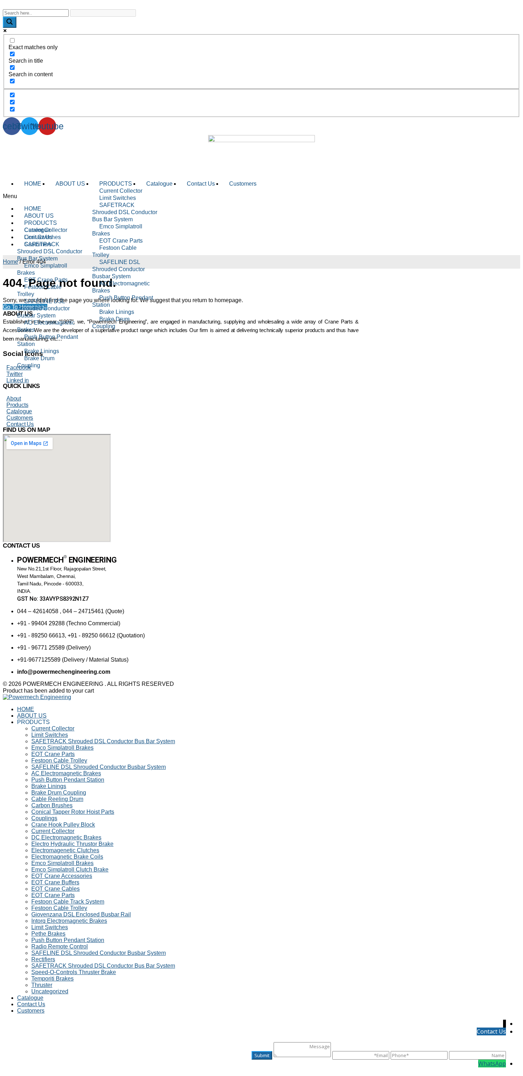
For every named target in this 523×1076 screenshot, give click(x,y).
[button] (261, 196)
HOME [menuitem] (25, 709)
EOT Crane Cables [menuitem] (55, 889)
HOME (32, 184)
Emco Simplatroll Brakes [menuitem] (62, 748)
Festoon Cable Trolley (114, 251)
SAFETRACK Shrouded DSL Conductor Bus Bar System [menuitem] (103, 741)
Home (10, 262)
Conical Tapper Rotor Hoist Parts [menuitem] (72, 812)
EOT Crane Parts (121, 241)
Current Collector (120, 191)
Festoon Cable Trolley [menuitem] (59, 760)
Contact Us (201, 184)
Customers (243, 184)
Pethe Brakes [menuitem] (48, 934)
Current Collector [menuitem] (52, 728)
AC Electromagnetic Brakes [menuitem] (66, 773)
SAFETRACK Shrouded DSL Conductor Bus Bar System (124, 212)
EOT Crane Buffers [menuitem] (55, 882)
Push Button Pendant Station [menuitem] (67, 780)
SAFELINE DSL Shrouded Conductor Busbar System (118, 269)
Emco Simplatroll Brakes (117, 230)
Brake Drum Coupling (111, 322)
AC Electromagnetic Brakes (121, 287)
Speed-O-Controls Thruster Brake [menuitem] (73, 972)
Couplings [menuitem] (44, 818)
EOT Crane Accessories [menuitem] (61, 876)
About (13, 398)
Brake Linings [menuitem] (48, 786)
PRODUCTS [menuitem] (33, 722)
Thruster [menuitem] (41, 985)
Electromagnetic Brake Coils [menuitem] (67, 857)
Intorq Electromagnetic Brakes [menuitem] (69, 921)
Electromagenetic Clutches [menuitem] (65, 850)
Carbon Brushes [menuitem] (52, 805)
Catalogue (159, 184)
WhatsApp (492, 1063)
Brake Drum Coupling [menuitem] (58, 793)
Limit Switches (117, 198)
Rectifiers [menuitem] (43, 959)
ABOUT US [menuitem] (32, 716)
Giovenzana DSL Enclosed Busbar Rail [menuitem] (81, 914)
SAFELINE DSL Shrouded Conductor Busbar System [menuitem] (98, 767)
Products (17, 405)
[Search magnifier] (9, 22)
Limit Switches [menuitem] (49, 735)
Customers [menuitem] (30, 1011)
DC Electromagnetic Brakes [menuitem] (66, 837)
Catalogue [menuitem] (30, 998)
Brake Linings (116, 312)
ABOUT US (70, 184)
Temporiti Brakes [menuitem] (52, 979)
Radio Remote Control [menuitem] (59, 946)
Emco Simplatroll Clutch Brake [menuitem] (70, 870)
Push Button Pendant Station (122, 301)
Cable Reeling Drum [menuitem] (57, 799)
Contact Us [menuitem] (31, 1004)
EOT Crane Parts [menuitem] (53, 754)
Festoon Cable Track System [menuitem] (67, 902)
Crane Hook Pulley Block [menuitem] (63, 825)
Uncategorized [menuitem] (49, 991)
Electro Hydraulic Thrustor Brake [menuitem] (72, 844)
